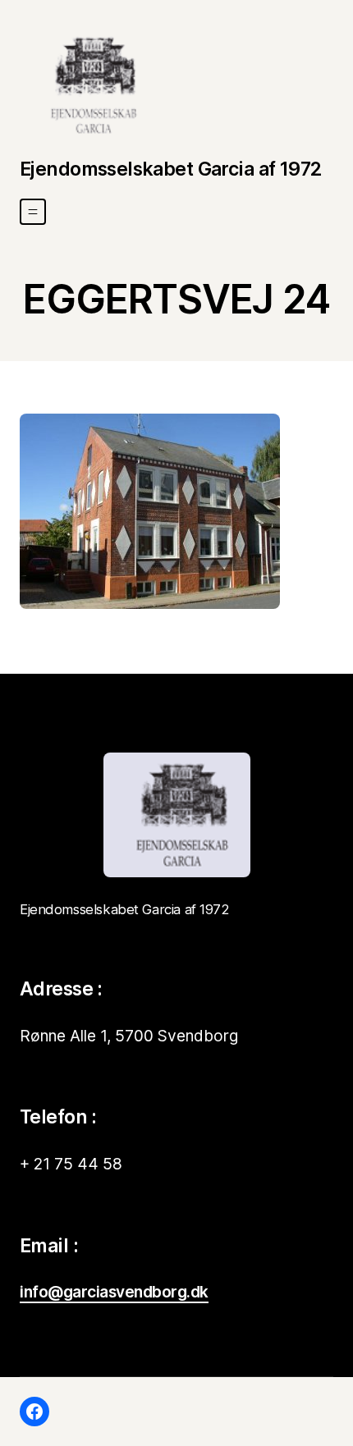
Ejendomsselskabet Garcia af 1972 (171, 169)
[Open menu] (33, 212)
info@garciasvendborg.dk (114, 1292)
